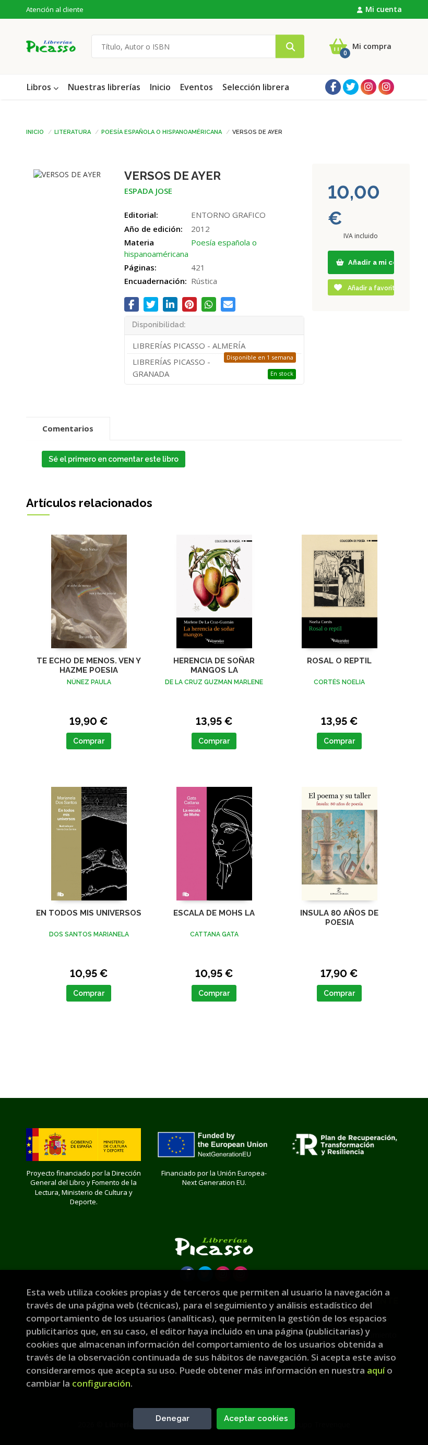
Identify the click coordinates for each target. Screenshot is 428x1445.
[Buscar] (290, 46)
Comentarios (67, 428)
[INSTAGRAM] (368, 87)
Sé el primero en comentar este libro (114, 459)
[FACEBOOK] (333, 87)
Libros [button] (40, 87)
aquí (376, 1370)
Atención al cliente (55, 9)
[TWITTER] (351, 87)
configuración (101, 1383)
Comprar (88, 741)
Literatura (72, 131)
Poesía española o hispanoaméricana (161, 131)
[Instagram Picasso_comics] (386, 87)
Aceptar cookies (256, 1418)
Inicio (35, 131)
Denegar (172, 1418)
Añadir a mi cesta (371, 262)
